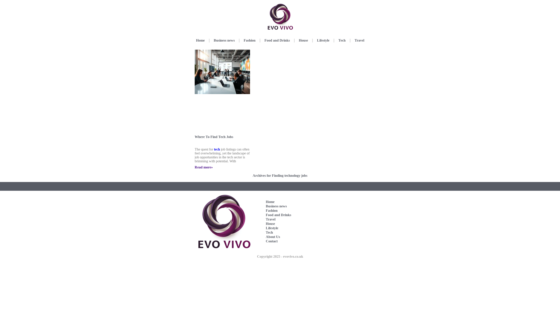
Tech (342, 40)
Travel (359, 40)
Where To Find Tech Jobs (214, 137)
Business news (224, 40)
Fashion (250, 40)
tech (217, 149)
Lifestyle (323, 40)
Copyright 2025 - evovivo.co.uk (280, 256)
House (303, 40)
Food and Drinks (277, 40)
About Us (273, 237)
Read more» (204, 167)
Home (200, 40)
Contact (272, 241)
